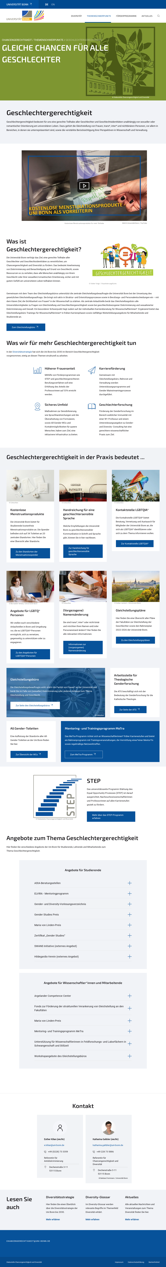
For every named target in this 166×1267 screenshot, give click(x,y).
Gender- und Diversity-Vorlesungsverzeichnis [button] (60, 904)
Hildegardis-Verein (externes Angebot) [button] (56, 956)
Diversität (76, 16)
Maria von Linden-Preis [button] (47, 925)
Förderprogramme (126, 16)
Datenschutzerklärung (136, 1262)
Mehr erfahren (92, 1219)
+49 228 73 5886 (105, 1151)
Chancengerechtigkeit (17, 39)
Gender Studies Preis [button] (46, 914)
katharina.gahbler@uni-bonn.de (108, 1145)
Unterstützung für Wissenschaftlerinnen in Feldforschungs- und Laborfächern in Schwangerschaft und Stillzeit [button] (80, 1043)
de (46, 4)
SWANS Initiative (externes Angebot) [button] (55, 946)
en (53, 4)
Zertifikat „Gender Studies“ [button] (49, 935)
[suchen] (157, 18)
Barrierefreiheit (154, 1262)
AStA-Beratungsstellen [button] (47, 883)
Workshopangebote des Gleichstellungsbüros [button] (60, 1056)
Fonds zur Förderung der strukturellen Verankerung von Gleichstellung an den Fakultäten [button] (79, 1008)
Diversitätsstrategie (22, 351)
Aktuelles (147, 16)
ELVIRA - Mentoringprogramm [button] (51, 893)
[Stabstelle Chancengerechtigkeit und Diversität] (25, 15)
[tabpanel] (83, 61)
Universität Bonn (17, 4)
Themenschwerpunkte (99, 16)
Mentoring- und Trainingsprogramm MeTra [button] (58, 1031)
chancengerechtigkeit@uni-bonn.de (28, 1241)
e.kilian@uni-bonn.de (54, 1145)
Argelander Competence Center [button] (52, 995)
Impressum (119, 1262)
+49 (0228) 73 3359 (58, 1151)
